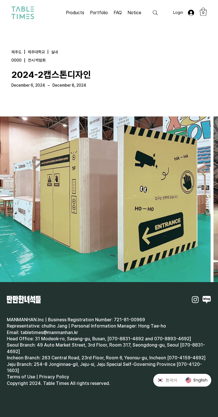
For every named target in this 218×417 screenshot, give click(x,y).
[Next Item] (208, 199)
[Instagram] (195, 299)
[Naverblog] (206, 299)
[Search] (155, 13)
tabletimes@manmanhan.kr (49, 332)
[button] (203, 12)
